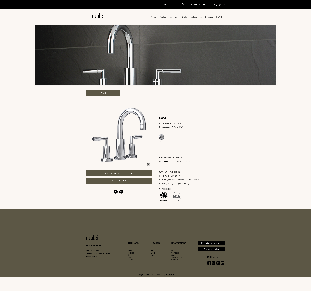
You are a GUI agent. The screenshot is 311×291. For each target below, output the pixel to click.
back (103, 93)
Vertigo (131, 253)
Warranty (175, 251)
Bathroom (174, 17)
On (129, 255)
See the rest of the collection (119, 173)
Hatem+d (170, 274)
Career (174, 255)
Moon (130, 251)
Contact (174, 260)
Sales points (196, 17)
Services (209, 17)
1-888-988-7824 (92, 256)
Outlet (184, 17)
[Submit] (183, 4)
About (153, 17)
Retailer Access (198, 4)
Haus (130, 260)
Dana (162, 118)
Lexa (130, 257)
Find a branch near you (211, 243)
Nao (153, 255)
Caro (153, 257)
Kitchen (163, 17)
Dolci (153, 253)
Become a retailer (211, 249)
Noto (153, 251)
